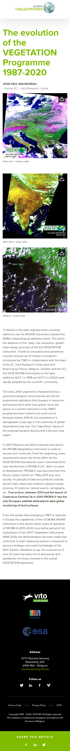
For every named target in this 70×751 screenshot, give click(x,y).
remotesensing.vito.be (35, 669)
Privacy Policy (39, 705)
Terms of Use (14, 705)
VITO (59, 705)
